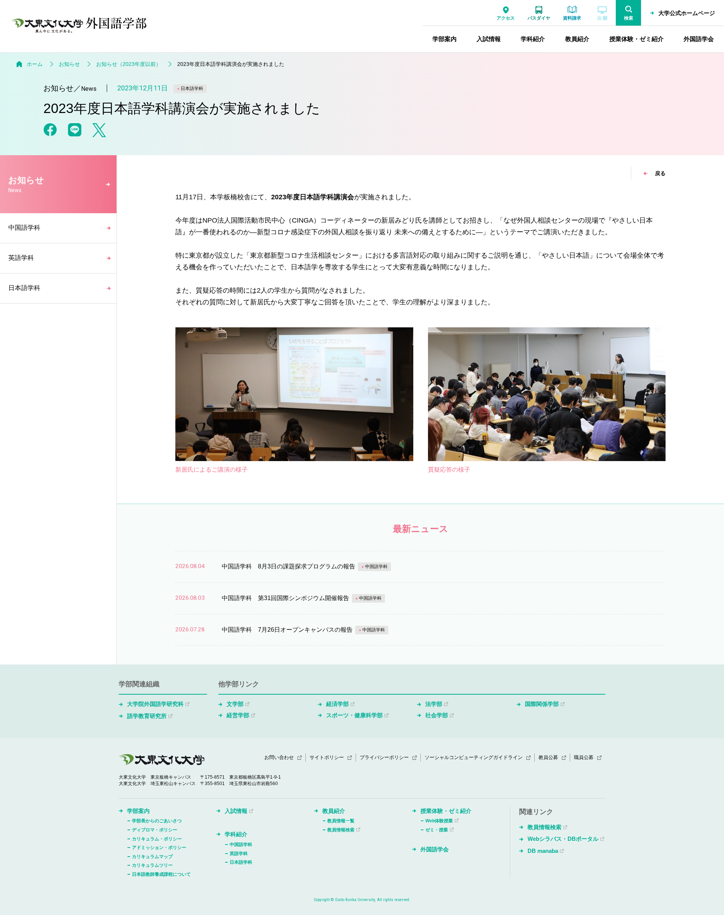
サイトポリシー (327, 757)
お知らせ (69, 64)
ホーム (35, 64)
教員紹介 (333, 811)
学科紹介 (236, 834)
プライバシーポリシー (384, 757)
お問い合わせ (279, 757)
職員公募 (584, 757)
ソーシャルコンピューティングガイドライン (474, 757)
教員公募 (548, 757)
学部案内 (138, 811)
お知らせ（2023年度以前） (128, 64)
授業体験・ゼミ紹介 (445, 811)
